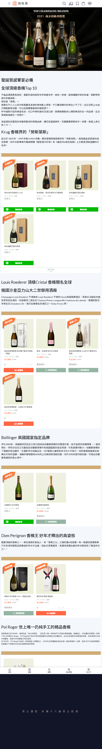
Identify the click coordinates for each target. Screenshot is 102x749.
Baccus (20, 3)
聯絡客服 (18, 209)
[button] (27, 364)
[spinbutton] (18, 364)
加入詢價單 (18, 370)
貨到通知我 (52, 370)
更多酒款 (51, 269)
